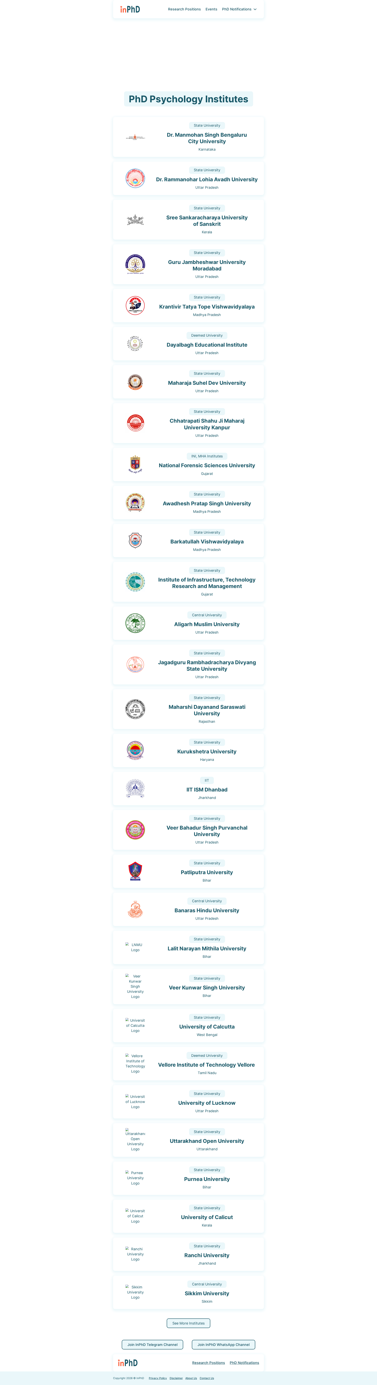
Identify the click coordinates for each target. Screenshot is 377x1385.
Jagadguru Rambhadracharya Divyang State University (207, 665)
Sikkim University (207, 1293)
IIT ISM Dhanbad (207, 789)
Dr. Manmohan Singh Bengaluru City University (207, 138)
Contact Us (207, 1378)
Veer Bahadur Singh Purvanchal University (207, 830)
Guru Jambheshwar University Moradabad (207, 265)
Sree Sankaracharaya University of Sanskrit (207, 220)
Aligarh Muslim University (207, 624)
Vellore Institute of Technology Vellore (207, 1065)
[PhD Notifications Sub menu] (255, 9)
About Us (191, 1378)
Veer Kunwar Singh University (207, 987)
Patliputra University (207, 872)
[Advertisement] (188, 54)
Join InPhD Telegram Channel (152, 1345)
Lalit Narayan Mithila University (207, 948)
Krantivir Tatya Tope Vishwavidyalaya (207, 306)
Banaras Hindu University (207, 910)
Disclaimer (176, 1378)
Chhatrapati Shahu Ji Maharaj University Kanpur (207, 424)
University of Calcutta (207, 1026)
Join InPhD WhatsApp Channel (224, 1345)
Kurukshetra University (207, 751)
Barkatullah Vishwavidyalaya (207, 541)
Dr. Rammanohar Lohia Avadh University (207, 179)
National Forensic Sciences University (207, 465)
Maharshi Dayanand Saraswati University (207, 710)
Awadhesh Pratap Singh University (207, 503)
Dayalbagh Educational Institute (207, 345)
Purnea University (207, 1179)
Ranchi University (207, 1255)
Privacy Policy (158, 1378)
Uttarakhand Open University (207, 1141)
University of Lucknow (207, 1103)
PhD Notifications (237, 9)
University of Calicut (207, 1217)
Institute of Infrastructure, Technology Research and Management (207, 582)
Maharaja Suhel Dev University (207, 383)
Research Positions (184, 9)
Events (211, 9)
